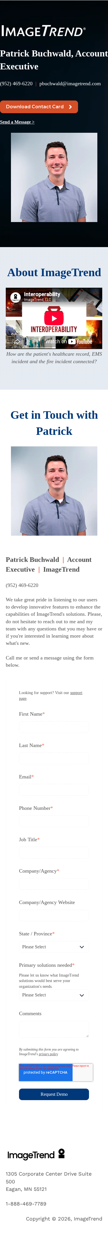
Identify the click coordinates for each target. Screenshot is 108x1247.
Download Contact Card (35, 106)
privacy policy (48, 1054)
